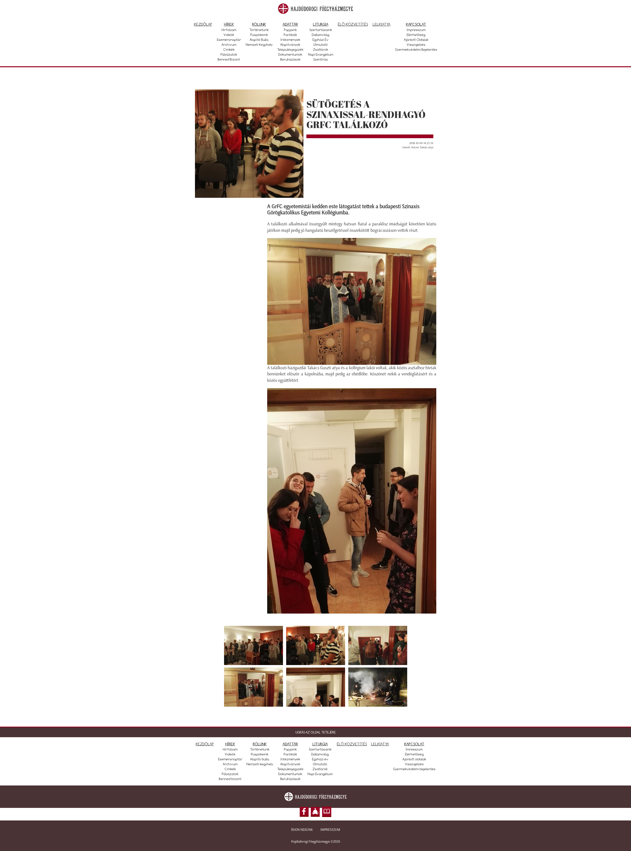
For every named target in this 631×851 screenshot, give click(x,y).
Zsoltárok (320, 49)
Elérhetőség (416, 35)
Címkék (229, 49)
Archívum (229, 45)
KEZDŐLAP (205, 744)
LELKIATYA (380, 744)
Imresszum (414, 749)
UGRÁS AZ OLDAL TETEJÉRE (316, 732)
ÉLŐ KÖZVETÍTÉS (352, 744)
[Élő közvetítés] (315, 812)
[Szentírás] (327, 812)
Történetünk (259, 30)
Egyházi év (321, 40)
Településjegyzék (290, 49)
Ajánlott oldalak (416, 40)
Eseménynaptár (229, 40)
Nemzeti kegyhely (259, 45)
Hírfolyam (229, 30)
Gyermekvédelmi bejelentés (416, 49)
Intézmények (290, 40)
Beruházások (290, 59)
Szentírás (320, 59)
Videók (229, 35)
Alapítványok (290, 45)
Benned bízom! (229, 59)
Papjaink (290, 30)
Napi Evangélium (320, 54)
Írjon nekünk (302, 830)
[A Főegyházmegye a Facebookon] (304, 812)
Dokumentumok (290, 54)
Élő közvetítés (353, 24)
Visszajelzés (416, 45)
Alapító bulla (259, 40)
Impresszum (416, 30)
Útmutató (321, 45)
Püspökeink (259, 35)
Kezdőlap (203, 24)
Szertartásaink (320, 30)
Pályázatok (229, 54)
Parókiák (290, 35)
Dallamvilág (320, 35)
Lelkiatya (381, 24)
